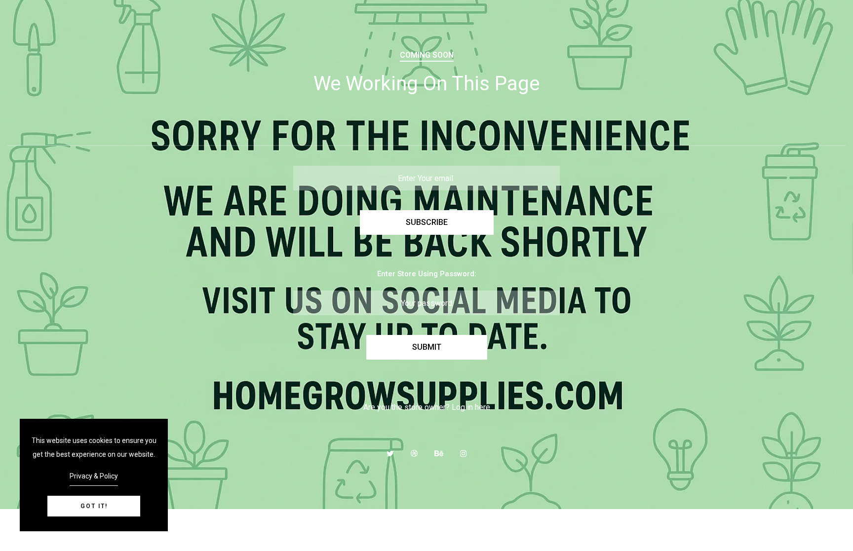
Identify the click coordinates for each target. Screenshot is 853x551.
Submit (426, 347)
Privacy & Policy (94, 476)
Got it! (94, 506)
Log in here (471, 407)
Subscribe (427, 222)
